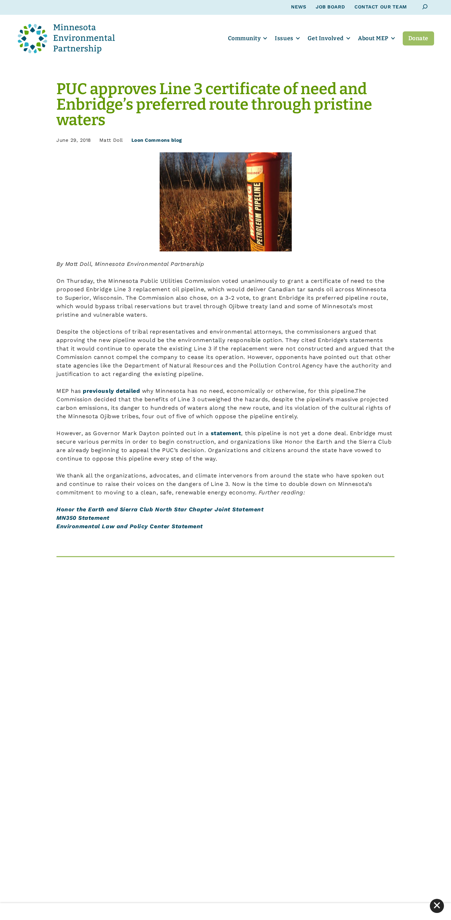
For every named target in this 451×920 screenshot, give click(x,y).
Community (244, 38)
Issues (284, 38)
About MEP (373, 38)
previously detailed (111, 391)
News (298, 7)
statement (226, 433)
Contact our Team (380, 7)
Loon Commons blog (156, 140)
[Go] (425, 6)
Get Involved (326, 38)
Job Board (330, 7)
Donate (418, 38)
